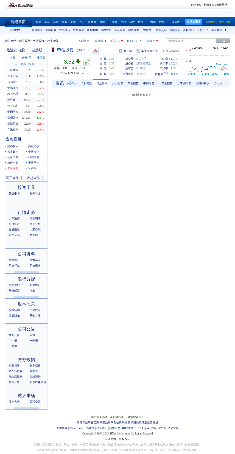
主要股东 (35, 310)
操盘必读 (33, 146)
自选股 (175, 22)
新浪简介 (61, 428)
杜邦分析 (14, 382)
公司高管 (35, 260)
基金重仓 (119, 30)
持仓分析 (35, 224)
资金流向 (37, 30)
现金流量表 (15, 376)
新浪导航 (221, 4)
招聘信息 (114, 428)
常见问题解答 (85, 422)
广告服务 (89, 428)
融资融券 (133, 30)
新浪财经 (10, 40)
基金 (47, 22)
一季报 (34, 340)
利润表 (34, 371)
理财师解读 (202, 83)
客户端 (128, 51)
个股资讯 (86, 83)
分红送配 (14, 285)
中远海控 (149, 40)
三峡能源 (97, 40)
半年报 (13, 340)
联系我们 (101, 428)
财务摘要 (14, 365)
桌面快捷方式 (149, 51)
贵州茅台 (12, 117)
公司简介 (14, 260)
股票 (38, 22)
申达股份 (38, 40)
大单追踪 (14, 218)
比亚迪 (11, 99)
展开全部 (12, 178)
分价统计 (14, 224)
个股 (123, 22)
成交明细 (35, 218)
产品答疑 (173, 428)
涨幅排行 (188, 30)
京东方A (114, 40)
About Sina (75, 428)
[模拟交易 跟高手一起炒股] (95, 50)
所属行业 (14, 265)
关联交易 (35, 401)
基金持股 (35, 315)
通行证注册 (159, 428)
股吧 (162, 22)
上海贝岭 (12, 123)
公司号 (218, 83)
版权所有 (124, 439)
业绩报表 (50, 30)
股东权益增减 (38, 382)
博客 (153, 22)
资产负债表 (15, 371)
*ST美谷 (12, 105)
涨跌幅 (41, 57)
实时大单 (106, 30)
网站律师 (127, 428)
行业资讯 (101, 83)
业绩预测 (216, 30)
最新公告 (14, 335)
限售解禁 (78, 30)
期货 (73, 22)
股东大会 (14, 401)
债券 (102, 22)
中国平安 (12, 111)
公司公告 (12, 157)
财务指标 (35, 365)
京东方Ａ (12, 76)
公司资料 (26, 254)
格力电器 (12, 93)
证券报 (32, 168)
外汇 (82, 22)
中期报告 (148, 83)
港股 (56, 22)
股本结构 (14, 310)
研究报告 (33, 157)
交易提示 (12, 146)
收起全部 (33, 178)
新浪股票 (24, 40)
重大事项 (26, 395)
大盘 (114, 22)
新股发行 (35, 285)
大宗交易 (161, 30)
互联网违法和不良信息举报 (110, 422)
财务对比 (35, 193)
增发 (32, 290)
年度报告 (133, 83)
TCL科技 (132, 40)
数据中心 (14, 193)
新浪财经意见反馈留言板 (143, 422)
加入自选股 (172, 51)
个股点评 (33, 151)
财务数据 (26, 359)
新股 (132, 22)
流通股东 (14, 315)
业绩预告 (64, 30)
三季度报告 (184, 83)
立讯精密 (12, 129)
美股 (64, 22)
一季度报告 (166, 83)
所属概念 (35, 265)
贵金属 (92, 22)
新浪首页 (209, 4)
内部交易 (174, 30)
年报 (32, 335)
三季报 (13, 346)
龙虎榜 (147, 30)
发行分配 (26, 279)
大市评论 (12, 151)
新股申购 (92, 30)
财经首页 (196, 4)
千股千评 (202, 30)
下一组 (226, 30)
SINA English (142, 428)
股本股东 (26, 304)
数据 (140, 22)
